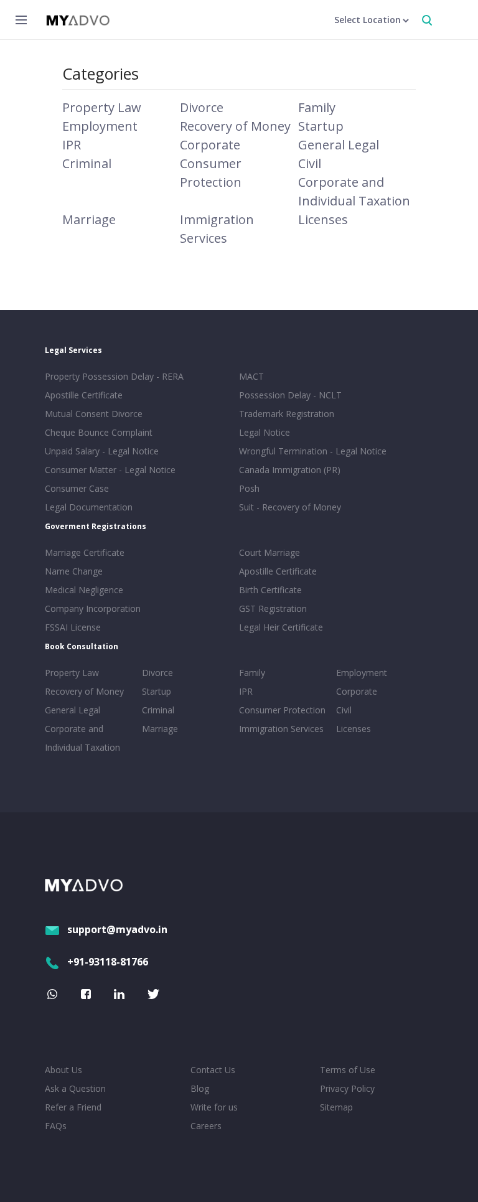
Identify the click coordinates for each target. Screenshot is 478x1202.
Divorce (201, 107)
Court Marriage (269, 552)
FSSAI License (73, 627)
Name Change (74, 571)
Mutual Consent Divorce (94, 414)
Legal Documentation (89, 507)
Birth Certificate (270, 590)
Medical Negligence (84, 590)
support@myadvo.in (117, 929)
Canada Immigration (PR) (289, 470)
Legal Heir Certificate (281, 627)
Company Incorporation (93, 608)
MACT (251, 376)
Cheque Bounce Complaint (98, 432)
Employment (100, 126)
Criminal (86, 163)
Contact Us (212, 1070)
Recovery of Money (235, 126)
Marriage (89, 219)
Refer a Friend (73, 1107)
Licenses (323, 219)
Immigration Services (281, 729)
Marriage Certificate (84, 552)
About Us (63, 1070)
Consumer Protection (282, 710)
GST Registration (273, 608)
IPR (71, 144)
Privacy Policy (347, 1088)
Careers (206, 1126)
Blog (199, 1088)
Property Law (101, 107)
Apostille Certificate (84, 395)
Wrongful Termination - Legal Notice (313, 451)
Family (316, 107)
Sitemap (336, 1107)
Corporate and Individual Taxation (82, 738)
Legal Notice (264, 432)
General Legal (338, 144)
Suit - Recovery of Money (290, 507)
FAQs (56, 1126)
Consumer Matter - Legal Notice (110, 470)
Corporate (210, 144)
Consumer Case (77, 488)
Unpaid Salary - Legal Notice (102, 451)
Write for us (214, 1107)
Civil (309, 163)
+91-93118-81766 (107, 962)
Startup (321, 126)
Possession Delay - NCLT (290, 395)
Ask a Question (75, 1088)
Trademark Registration (286, 414)
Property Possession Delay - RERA (114, 376)
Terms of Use (347, 1070)
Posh (249, 488)
